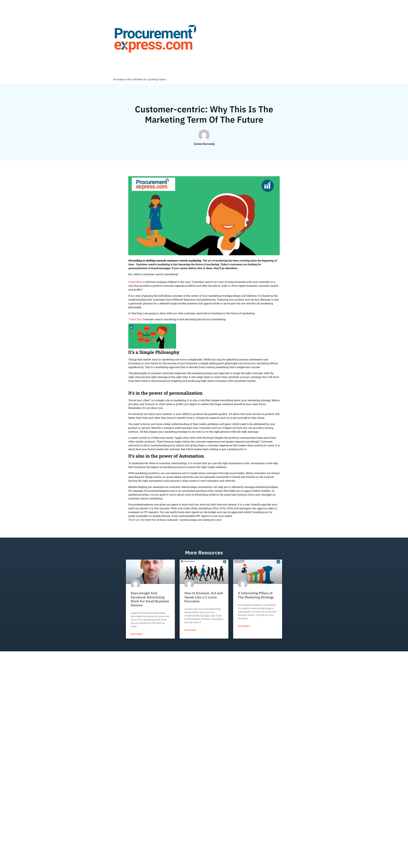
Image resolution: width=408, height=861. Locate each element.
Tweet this (134, 319)
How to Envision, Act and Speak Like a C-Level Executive (203, 597)
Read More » (137, 634)
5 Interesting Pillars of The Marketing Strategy (256, 595)
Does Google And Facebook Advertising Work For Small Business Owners (150, 599)
